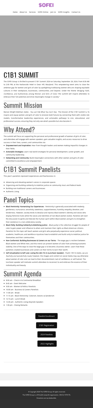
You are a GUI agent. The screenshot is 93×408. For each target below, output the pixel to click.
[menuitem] (15, 12)
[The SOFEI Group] (46, 5)
